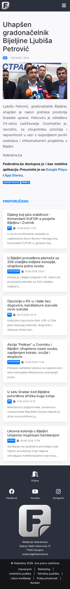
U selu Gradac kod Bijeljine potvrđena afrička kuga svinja (31, 394)
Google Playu (56, 169)
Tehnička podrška (48, 573)
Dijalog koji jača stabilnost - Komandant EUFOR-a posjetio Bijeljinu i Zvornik (31, 219)
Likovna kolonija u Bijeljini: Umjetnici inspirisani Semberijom (33, 433)
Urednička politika (20, 573)
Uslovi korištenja (21, 578)
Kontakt (35, 582)
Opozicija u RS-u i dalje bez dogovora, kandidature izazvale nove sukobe (32, 305)
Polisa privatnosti (47, 578)
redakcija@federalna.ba (35, 554)
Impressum (25, 569)
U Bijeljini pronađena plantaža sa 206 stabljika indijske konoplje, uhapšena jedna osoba (33, 262)
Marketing (44, 569)
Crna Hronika (13, 271)
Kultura (11, 440)
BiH (5, 58)
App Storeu (13, 175)
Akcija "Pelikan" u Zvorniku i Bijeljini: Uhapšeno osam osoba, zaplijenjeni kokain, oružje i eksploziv (32, 351)
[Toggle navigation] (64, 5)
